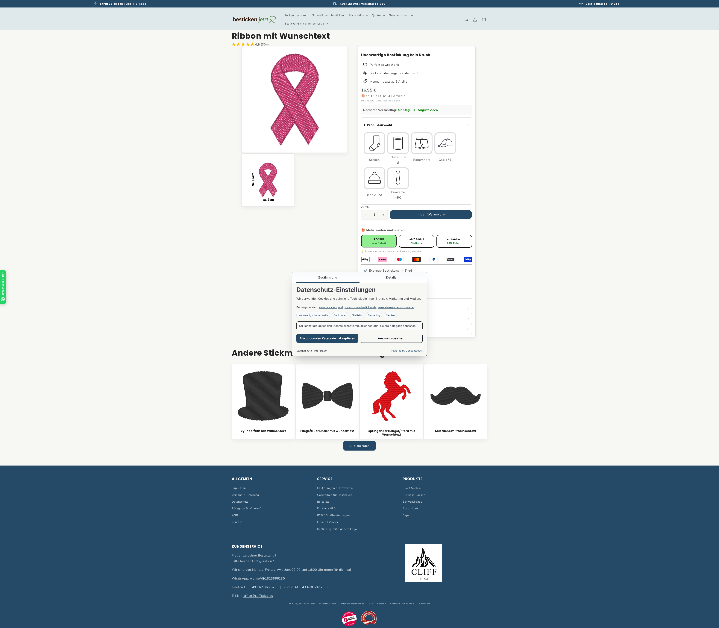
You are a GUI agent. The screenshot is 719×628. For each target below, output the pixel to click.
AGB (235, 515)
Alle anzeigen (359, 446)
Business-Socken (414, 495)
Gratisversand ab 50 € (388, 100)
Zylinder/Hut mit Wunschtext (263, 431)
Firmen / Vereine (328, 522)
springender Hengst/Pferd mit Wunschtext (391, 432)
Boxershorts (411, 508)
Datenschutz (240, 502)
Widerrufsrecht (327, 603)
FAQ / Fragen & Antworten (335, 488)
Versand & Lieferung (245, 495)
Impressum (239, 488)
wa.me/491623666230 (267, 578)
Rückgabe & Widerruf (246, 508)
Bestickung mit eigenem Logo (337, 529)
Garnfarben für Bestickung (335, 495)
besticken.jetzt (307, 603)
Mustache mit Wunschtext (455, 431)
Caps (406, 515)
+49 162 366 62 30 (265, 587)
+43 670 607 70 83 (315, 587)
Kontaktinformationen (402, 603)
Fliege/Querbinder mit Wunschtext (327, 431)
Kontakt (237, 522)
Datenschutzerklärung (352, 603)
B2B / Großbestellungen (333, 515)
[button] (357, 15)
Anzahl (365, 207)
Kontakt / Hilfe (326, 508)
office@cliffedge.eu (258, 596)
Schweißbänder (413, 502)
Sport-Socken (412, 488)
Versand (381, 603)
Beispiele (323, 502)
